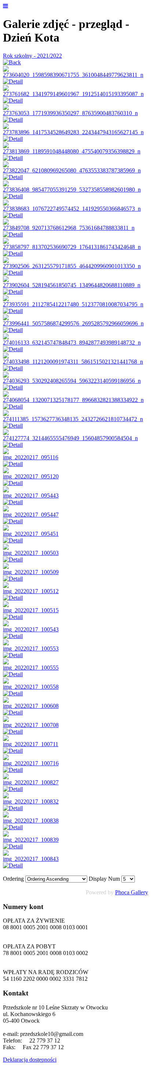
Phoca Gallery (131, 892)
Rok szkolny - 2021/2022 (32, 56)
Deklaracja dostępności (29, 1059)
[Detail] (13, 81)
